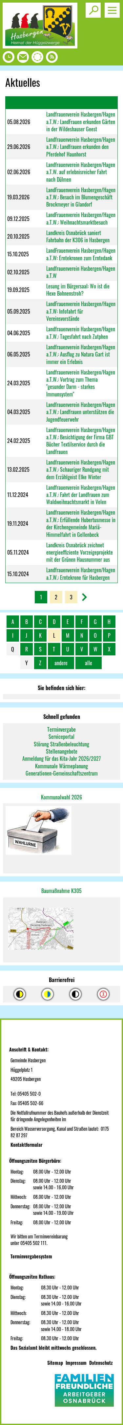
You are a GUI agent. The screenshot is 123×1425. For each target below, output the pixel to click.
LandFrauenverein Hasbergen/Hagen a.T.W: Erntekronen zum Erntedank (80, 254)
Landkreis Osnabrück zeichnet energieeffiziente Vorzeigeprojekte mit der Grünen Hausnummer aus (79, 552)
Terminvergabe (61, 729)
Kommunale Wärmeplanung (61, 766)
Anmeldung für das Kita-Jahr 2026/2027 (61, 758)
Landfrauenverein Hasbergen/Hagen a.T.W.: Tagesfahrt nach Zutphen (80, 332)
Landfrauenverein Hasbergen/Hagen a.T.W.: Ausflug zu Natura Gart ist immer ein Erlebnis (80, 354)
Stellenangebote (61, 751)
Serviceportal (61, 736)
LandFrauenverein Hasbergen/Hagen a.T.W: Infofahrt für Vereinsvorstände (80, 311)
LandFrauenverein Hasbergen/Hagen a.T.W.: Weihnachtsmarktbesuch (80, 218)
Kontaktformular (26, 1144)
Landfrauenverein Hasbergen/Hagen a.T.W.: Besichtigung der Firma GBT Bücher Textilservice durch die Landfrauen (80, 441)
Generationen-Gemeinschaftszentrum (62, 773)
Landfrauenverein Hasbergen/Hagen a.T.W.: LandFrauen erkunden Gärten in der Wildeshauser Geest (80, 121)
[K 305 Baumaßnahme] (61, 930)
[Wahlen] (61, 831)
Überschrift (57, 103)
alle (88, 663)
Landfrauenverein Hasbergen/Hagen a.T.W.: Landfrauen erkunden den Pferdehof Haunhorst (80, 147)
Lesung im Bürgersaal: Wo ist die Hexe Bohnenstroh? (78, 289)
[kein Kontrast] (103, 994)
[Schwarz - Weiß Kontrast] (75, 994)
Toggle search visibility (93, 10)
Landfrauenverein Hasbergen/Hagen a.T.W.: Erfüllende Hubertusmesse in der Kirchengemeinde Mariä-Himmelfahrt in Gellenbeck (80, 523)
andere (61, 663)
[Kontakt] (23, 59)
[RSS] (52, 59)
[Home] (40, 46)
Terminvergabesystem (31, 1256)
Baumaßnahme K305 (61, 891)
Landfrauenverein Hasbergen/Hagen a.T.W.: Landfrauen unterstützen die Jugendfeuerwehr (80, 412)
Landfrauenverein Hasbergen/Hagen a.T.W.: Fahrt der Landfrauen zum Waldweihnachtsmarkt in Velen (80, 495)
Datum (13, 102)
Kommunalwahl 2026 (61, 797)
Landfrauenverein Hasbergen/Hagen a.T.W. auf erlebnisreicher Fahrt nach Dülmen (80, 172)
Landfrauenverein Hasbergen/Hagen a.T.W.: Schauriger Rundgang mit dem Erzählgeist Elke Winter (80, 469)
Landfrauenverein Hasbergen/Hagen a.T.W (80, 272)
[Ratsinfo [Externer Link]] (37, 59)
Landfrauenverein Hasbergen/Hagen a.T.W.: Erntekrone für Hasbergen (80, 573)
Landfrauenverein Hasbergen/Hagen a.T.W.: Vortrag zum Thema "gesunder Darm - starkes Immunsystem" (80, 383)
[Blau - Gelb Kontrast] (47, 994)
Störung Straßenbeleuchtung (61, 744)
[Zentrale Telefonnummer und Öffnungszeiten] (8, 59)
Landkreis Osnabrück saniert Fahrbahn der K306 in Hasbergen (78, 236)
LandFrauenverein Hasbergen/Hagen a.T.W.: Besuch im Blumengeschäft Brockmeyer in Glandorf (80, 197)
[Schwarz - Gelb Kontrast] (19, 994)
